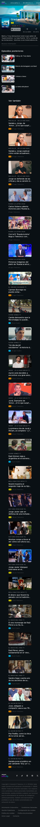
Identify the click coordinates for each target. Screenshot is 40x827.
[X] (37, 776)
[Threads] (27, 776)
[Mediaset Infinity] (4, 3)
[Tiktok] (22, 776)
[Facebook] (17, 776)
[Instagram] (32, 776)
